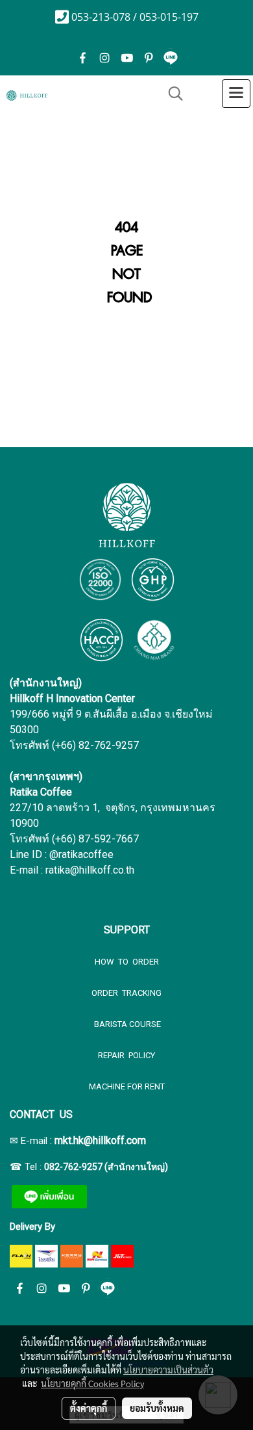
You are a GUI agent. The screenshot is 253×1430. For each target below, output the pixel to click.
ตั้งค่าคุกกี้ (88, 1408)
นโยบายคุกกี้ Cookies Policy (92, 1383)
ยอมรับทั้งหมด (157, 1408)
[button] (171, 93)
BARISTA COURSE (126, 1024)
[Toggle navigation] (236, 93)
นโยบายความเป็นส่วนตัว (168, 1369)
